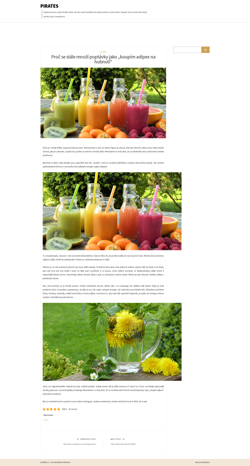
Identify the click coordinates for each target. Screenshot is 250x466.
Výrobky (103, 52)
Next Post (123, 441)
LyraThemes (205, 462)
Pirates (49, 6)
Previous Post (79, 441)
